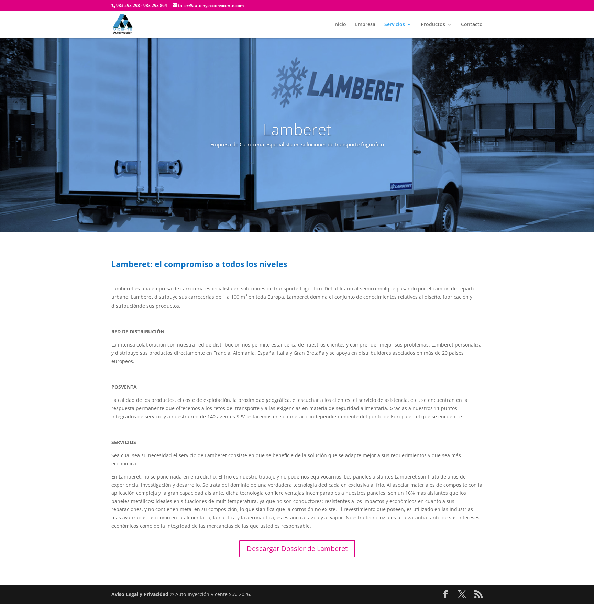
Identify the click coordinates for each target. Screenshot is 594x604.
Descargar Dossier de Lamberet (297, 548)
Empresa (365, 25)
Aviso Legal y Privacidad (139, 594)
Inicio (339, 25)
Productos (433, 25)
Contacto (472, 25)
